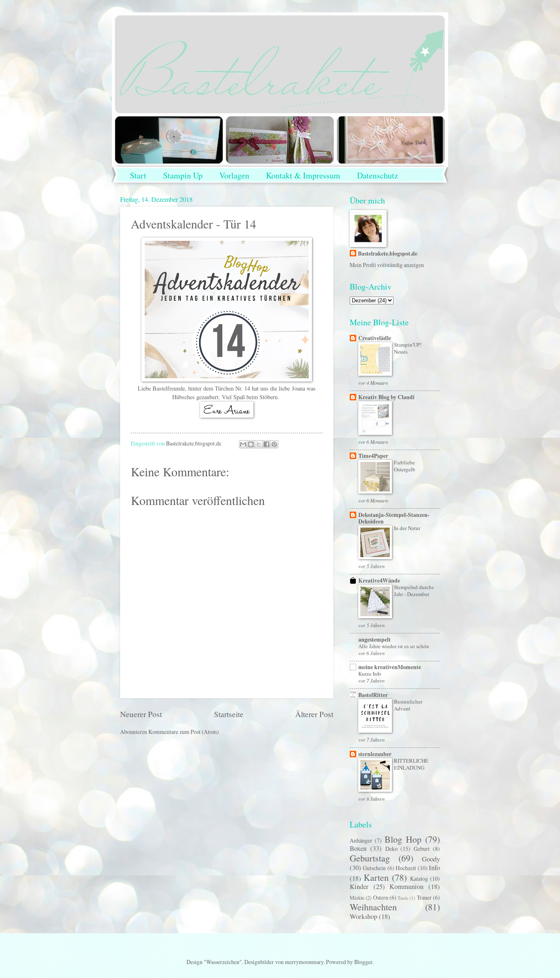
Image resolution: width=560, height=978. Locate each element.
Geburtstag (370, 858)
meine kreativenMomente (389, 667)
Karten (376, 877)
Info (434, 867)
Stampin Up (183, 175)
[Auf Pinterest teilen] (274, 444)
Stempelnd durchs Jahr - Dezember (414, 590)
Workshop (363, 916)
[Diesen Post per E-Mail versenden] (243, 444)
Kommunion (406, 886)
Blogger (363, 962)
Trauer (424, 897)
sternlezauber (375, 754)
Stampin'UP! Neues (407, 348)
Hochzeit (406, 868)
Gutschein (374, 868)
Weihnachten (373, 907)
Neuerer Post (141, 714)
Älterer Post (314, 714)
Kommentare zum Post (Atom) (183, 732)
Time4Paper (373, 456)
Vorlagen (234, 175)
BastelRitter (373, 695)
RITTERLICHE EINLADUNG (411, 764)
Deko (391, 848)
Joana (298, 388)
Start (138, 175)
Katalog (419, 878)
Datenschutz (377, 175)
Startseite (229, 714)
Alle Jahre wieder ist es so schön (393, 646)
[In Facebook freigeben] (266, 444)
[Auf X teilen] (259, 444)
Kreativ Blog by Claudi (386, 397)
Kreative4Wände (379, 580)
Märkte (357, 897)
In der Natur (407, 528)
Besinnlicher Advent (408, 705)
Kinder (359, 886)
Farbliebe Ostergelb (404, 466)
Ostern (380, 897)
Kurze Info (369, 673)
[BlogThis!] (251, 444)
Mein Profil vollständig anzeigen (387, 265)
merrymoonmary (304, 962)
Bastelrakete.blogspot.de (387, 254)
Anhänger (361, 840)
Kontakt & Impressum (303, 175)
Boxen (358, 848)
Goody (431, 859)
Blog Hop (403, 839)
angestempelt (374, 639)
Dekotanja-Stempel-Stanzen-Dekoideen (394, 518)
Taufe (403, 898)
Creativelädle (374, 338)
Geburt (422, 848)
